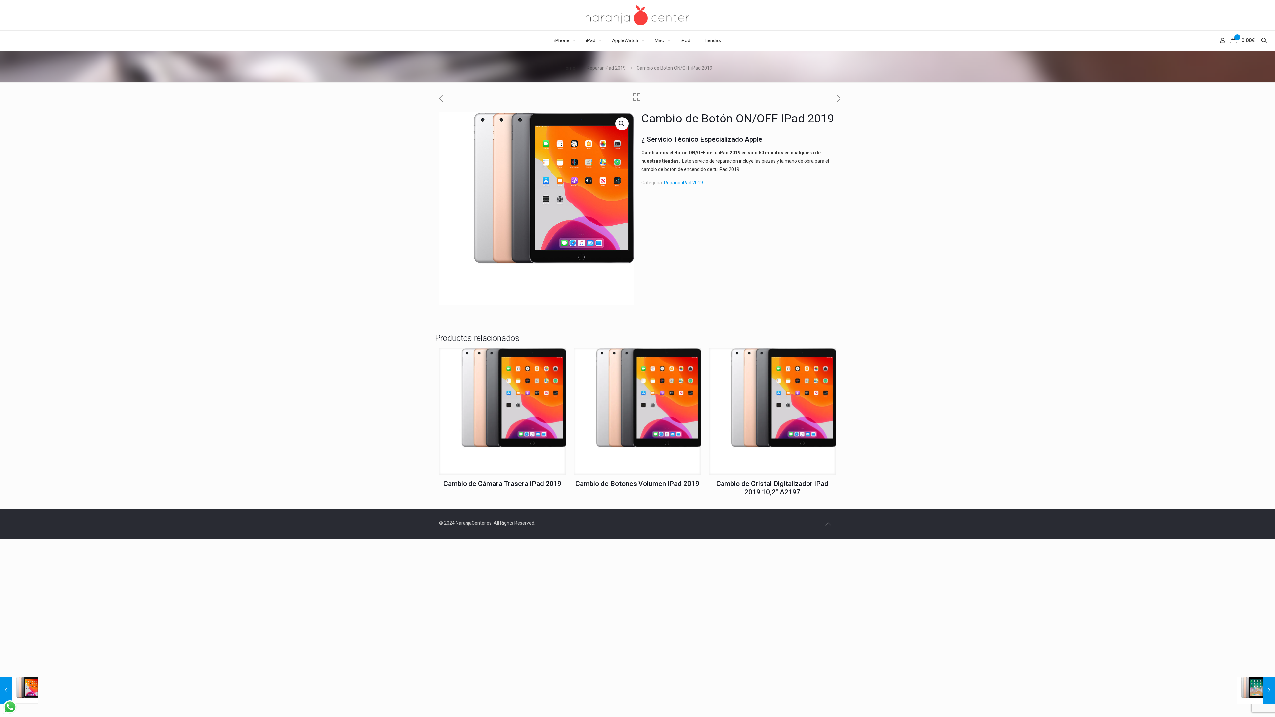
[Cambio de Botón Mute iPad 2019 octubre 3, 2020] (19, 690)
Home (569, 68)
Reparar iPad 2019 (606, 68)
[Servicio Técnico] (637, 15)
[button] (622, 123)
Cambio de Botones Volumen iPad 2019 (637, 484)
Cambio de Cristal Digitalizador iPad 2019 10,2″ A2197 (772, 488)
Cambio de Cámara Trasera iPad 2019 (502, 484)
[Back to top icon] (828, 524)
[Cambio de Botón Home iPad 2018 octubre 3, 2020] (1256, 690)
